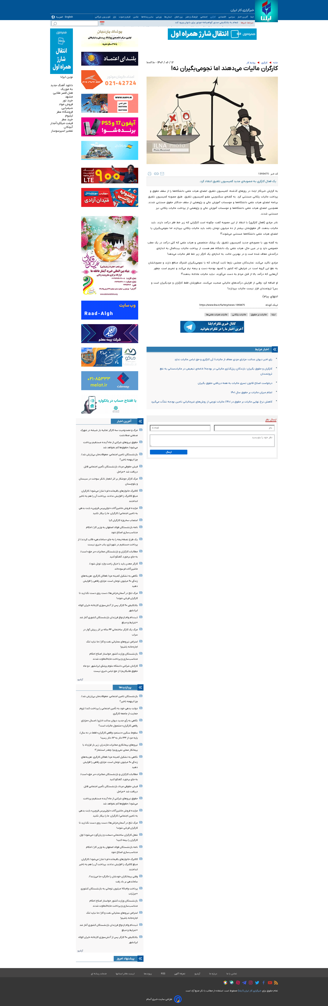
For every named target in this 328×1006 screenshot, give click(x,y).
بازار (114, 17)
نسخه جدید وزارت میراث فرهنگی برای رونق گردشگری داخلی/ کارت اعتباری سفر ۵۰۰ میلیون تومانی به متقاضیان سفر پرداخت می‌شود (176, 23)
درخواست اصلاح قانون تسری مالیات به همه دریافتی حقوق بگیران (235, 383)
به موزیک (67, 89)
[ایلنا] (266, 11)
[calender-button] (102, 23)
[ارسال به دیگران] (162, 174)
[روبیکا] (224, 983)
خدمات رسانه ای (99, 973)
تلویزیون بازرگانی (102, 17)
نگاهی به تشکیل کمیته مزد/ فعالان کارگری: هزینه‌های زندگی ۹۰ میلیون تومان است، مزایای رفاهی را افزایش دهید (109, 581)
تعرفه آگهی (179, 973)
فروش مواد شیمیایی (66, 106)
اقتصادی (222, 17)
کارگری (213, 17)
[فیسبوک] (262, 983)
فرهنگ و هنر (191, 17)
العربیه (59, 17)
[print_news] (150, 174)
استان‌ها (168, 17)
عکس (136, 17)
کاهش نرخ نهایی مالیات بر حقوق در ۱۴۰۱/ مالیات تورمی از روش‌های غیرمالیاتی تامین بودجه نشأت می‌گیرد (211, 402)
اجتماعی (204, 17)
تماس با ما (231, 973)
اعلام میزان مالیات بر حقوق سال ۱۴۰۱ (251, 392)
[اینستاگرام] (249, 983)
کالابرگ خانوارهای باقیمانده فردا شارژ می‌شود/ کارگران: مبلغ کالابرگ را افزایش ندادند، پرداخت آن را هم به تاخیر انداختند (108, 496)
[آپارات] (237, 983)
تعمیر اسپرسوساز (62, 131)
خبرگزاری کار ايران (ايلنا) (249, 990)
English (69, 17)
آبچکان (68, 127)
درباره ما (213, 973)
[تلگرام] (243, 983)
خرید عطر (67, 119)
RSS (163, 973)
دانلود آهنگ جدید (61, 85)
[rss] (275, 983)
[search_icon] (55, 24)
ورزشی (159, 17)
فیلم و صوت (125, 17)
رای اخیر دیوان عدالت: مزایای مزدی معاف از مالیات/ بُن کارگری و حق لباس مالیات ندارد (223, 359)
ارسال (169, 452)
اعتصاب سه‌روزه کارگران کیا (123, 520)
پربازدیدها (125, 687)
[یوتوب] (269, 983)
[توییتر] (256, 983)
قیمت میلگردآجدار (61, 123)
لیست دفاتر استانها (125, 973)
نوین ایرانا (66, 77)
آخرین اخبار (243, 17)
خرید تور (68, 100)
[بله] (230, 983)
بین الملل (178, 17)
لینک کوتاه (272, 305)
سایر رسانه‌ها (147, 17)
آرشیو (80, 679)
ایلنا (252, 17)
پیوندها (148, 973)
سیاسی (232, 17)
